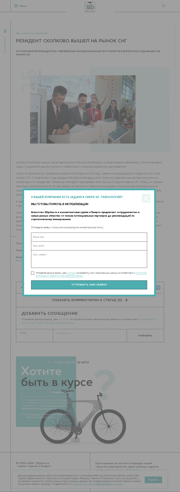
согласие (71, 272)
